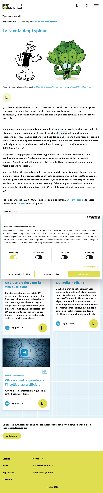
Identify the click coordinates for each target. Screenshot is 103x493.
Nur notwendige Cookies (19, 274)
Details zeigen (89, 266)
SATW (22, 203)
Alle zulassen (84, 274)
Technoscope (76, 199)
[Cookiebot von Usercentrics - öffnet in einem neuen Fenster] (89, 217)
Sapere (29, 21)
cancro (63, 132)
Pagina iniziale (9, 21)
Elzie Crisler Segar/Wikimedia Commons (52, 87)
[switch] (38, 257)
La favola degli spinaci (46, 21)
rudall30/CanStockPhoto (82, 87)
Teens (21, 21)
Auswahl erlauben (51, 274)
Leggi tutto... (17, 327)
